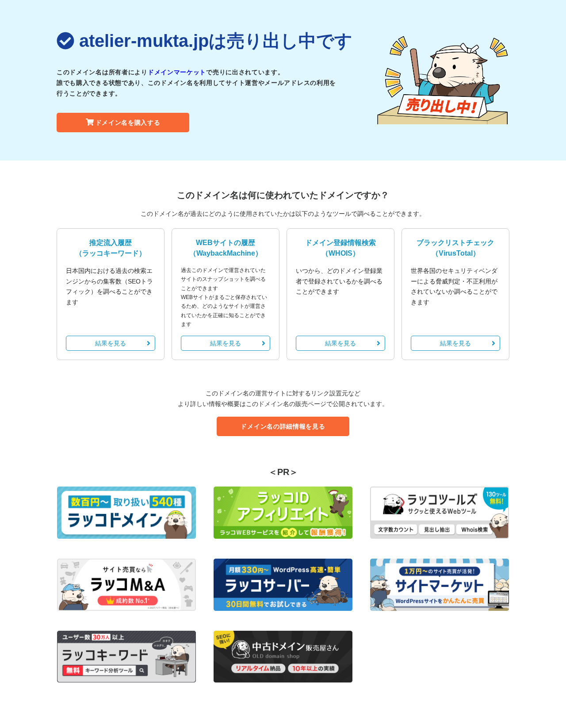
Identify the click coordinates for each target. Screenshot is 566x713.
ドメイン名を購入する (128, 122)
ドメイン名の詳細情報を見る (283, 426)
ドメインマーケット (177, 72)
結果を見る (110, 343)
